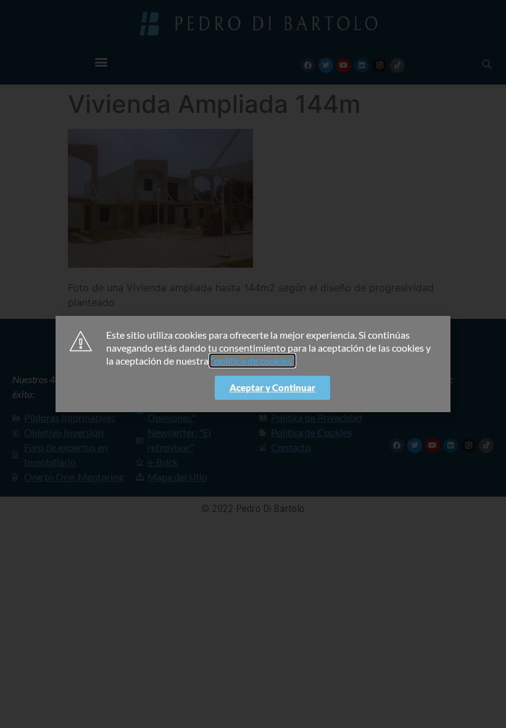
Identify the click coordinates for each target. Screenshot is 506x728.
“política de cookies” (252, 360)
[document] (253, 364)
